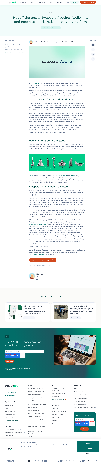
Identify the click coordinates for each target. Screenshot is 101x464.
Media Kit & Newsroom (81, 398)
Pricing (52, 2)
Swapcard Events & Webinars (83, 395)
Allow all (87, 443)
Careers (54, 424)
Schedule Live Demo (11, 420)
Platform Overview (58, 399)
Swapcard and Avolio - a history (14, 52)
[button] (24, 2)
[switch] (44, 461)
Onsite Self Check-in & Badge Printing (36, 427)
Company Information (59, 411)
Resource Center (79, 392)
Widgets (29, 436)
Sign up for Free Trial (11, 417)
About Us (55, 408)
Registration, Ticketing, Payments (34, 432)
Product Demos (10, 411)
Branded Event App (33, 401)
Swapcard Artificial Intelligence (58, 389)
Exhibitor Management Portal (36, 413)
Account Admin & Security (35, 388)
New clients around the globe (13, 49)
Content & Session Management (37, 404)
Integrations (56, 396)
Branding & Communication (35, 398)
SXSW (31, 176)
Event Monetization (33, 410)
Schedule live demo (88, 2)
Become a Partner (57, 414)
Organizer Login (10, 395)
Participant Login (10, 392)
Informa (73, 176)
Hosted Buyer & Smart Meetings (37, 423)
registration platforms (36, 254)
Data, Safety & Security (59, 393)
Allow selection (88, 448)
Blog (75, 388)
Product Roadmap (79, 401)
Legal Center (56, 417)
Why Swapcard (9, 405)
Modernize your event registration (43, 260)
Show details (91, 461)
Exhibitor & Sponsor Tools (35, 420)
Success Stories (10, 414)
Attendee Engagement (34, 394)
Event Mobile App (32, 407)
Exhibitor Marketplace (34, 416)
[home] (11, 2)
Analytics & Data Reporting (35, 391)
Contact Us (55, 420)
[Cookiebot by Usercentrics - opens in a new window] (10, 461)
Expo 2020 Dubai (61, 176)
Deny (87, 453)
